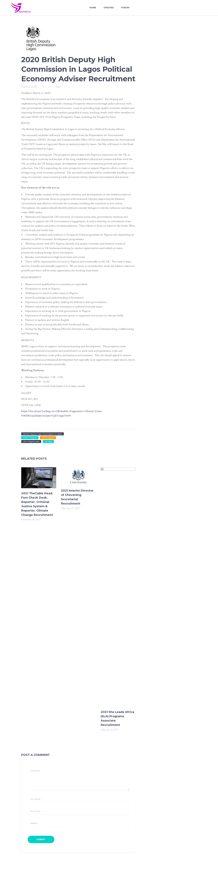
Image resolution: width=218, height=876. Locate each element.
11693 (68, 415)
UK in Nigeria (48, 437)
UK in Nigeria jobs (31, 441)
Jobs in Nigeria (30, 437)
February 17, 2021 (70, 508)
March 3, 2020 (29, 86)
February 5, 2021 (110, 729)
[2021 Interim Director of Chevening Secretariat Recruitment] (78, 476)
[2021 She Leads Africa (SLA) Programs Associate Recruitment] (118, 587)
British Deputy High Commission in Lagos (42, 434)
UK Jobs (48, 441)
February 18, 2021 (31, 519)
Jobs (57, 86)
